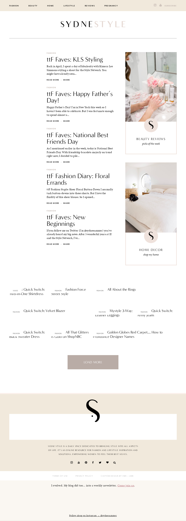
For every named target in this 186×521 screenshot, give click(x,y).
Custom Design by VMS (114, 476)
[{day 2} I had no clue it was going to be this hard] (160, 427)
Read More (15, 301)
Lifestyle (69, 6)
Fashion (14, 6)
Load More (93, 362)
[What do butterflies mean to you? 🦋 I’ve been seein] (25, 427)
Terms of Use (60, 476)
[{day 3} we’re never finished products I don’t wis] (106, 427)
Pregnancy (111, 6)
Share (66, 80)
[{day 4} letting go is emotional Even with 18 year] (52, 427)
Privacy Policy (84, 476)
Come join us (126, 485)
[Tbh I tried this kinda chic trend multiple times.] (133, 427)
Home (50, 6)
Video (15, 291)
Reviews (90, 6)
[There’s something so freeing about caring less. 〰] (79, 427)
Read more (53, 80)
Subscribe (171, 6)
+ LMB (130, 476)
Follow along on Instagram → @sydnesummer (93, 515)
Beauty (33, 6)
